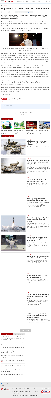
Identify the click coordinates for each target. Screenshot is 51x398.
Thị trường (12, 383)
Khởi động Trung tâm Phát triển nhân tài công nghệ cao (44, 132)
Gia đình (23, 383)
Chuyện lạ (40, 383)
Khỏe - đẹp (34, 383)
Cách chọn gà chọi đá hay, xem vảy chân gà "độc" (12, 365)
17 (12, 352)
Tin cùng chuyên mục (8, 136)
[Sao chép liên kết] (10, 12)
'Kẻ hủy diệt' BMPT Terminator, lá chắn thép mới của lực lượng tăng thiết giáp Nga (38, 162)
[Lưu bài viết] (13, 12)
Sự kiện (2, 385)
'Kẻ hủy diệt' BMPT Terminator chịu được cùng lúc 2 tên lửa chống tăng (37, 142)
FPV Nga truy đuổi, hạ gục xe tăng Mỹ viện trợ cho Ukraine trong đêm (38, 296)
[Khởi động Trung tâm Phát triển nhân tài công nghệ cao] (44, 125)
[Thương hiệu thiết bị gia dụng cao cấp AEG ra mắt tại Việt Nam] (31, 125)
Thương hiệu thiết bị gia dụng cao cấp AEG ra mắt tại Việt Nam (31, 132)
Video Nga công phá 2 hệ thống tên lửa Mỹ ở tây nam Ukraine (37, 199)
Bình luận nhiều (19, 334)
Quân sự (29, 139)
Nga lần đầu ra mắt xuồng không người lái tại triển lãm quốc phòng (38, 257)
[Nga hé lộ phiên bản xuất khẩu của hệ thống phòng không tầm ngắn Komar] (13, 243)
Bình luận (4, 98)
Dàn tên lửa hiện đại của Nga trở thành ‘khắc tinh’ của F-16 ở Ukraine (37, 219)
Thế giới (5, 5)
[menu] (2, 1)
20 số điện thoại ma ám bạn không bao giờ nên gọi (12, 347)
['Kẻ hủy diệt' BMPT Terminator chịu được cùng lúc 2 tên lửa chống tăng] (13, 147)
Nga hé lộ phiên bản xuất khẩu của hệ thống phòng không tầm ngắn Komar (37, 238)
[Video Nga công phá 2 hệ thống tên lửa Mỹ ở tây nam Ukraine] (13, 204)
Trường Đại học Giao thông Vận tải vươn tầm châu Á (19, 132)
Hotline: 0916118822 (31, 1)
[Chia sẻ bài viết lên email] (8, 12)
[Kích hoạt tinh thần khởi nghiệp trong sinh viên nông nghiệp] (6, 125)
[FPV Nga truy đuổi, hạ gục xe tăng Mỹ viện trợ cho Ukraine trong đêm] (13, 300)
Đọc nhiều (7, 334)
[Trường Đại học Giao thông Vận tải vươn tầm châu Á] (19, 125)
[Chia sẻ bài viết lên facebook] (2, 12)
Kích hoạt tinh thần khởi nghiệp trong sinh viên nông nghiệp (6, 132)
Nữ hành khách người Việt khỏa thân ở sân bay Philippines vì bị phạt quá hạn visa (37, 315)
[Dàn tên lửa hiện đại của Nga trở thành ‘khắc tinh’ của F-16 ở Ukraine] (13, 223)
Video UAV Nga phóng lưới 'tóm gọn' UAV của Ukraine (37, 276)
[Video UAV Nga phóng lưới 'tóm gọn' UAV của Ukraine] (13, 281)
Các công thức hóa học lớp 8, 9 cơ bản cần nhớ (11, 360)
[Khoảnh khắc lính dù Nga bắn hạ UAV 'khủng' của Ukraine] (13, 185)
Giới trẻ (28, 383)
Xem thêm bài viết (25, 330)
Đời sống (6, 383)
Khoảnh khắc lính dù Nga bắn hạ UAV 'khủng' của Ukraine (37, 180)
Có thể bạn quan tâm (7, 119)
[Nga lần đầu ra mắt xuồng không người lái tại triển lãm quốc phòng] (13, 262)
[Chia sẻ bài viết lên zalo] (5, 12)
